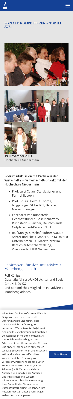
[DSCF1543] (20, 106)
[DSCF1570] (20, 138)
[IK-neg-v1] (5, 5)
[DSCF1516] (52, 106)
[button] (67, 5)
